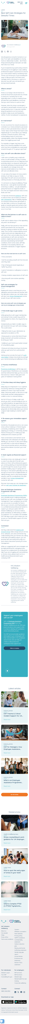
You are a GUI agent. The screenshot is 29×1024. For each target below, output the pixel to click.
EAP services (18, 972)
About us (3, 931)
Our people (4, 933)
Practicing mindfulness (8, 369)
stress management (16, 296)
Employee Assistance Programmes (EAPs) (14, 495)
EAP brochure (18, 974)
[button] (14, 663)
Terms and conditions (7, 939)
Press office (4, 937)
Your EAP (3, 974)
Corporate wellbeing (20, 983)
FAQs (2, 935)
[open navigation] (26, 3)
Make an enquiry (14, 648)
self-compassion (6, 199)
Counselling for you (6, 977)
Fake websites (19, 933)
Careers (17, 929)
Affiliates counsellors (20, 931)
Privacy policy (18, 935)
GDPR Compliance (20, 938)
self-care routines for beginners (16, 485)
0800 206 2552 (20, 2)
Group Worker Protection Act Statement (19, 958)
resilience (18, 195)
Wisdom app (18, 977)
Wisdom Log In (5, 972)
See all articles (14, 794)
